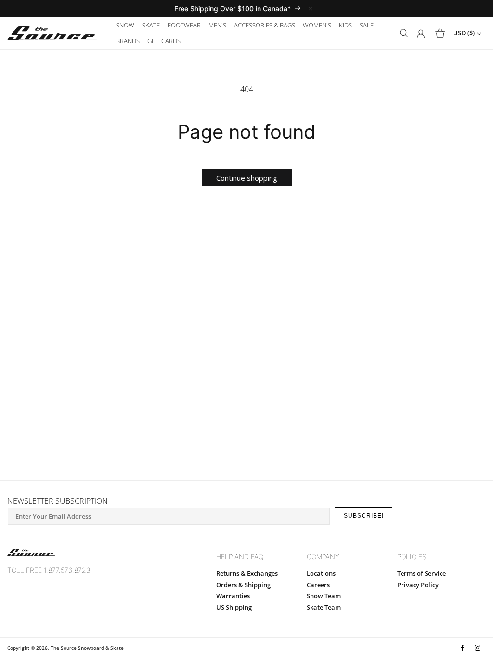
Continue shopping (246, 178)
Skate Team (324, 607)
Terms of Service (421, 573)
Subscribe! (364, 516)
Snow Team (324, 596)
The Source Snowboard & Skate (87, 648)
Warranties (233, 596)
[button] (125, 25)
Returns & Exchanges (247, 573)
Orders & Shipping (243, 584)
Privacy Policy (418, 584)
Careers (318, 584)
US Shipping (234, 607)
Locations (321, 573)
